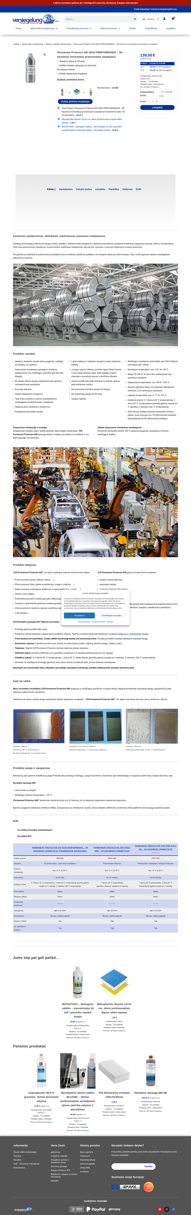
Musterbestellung (87, 1160)
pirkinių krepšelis (87, 1164)
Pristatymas (154, 87)
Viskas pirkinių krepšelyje (75, 101)
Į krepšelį (157, 107)
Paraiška (114, 189)
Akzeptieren (79, 615)
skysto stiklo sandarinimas (43, 28)
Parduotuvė (85, 1156)
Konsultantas (151, 28)
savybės (100, 189)
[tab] (66, 189)
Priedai (132, 28)
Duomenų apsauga (98, 622)
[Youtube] (160, 1209)
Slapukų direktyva (84, 622)
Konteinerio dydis (147, 94)
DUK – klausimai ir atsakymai (26, 1164)
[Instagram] (166, 1209)
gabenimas (55, 1152)
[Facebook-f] (173, 1209)
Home (18, 28)
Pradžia (16, 44)
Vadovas (127, 189)
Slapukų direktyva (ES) (60, 1170)
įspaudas (110, 622)
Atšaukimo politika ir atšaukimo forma (60, 1161)
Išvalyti (161, 96)
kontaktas (170, 28)
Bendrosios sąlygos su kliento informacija (64, 1175)
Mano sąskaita (86, 1152)
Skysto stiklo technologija (25, 1152)
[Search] (135, 19)
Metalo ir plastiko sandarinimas (58, 44)
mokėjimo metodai (59, 1156)
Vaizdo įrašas (84, 189)
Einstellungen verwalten (112, 615)
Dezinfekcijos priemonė (77, 28)
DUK (138, 189)
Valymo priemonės (108, 28)
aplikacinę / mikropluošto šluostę (133, 634)
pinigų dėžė (85, 1168)
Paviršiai (17, 1156)
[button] (150, 19)
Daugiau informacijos (127, 3)
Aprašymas (66, 189)
